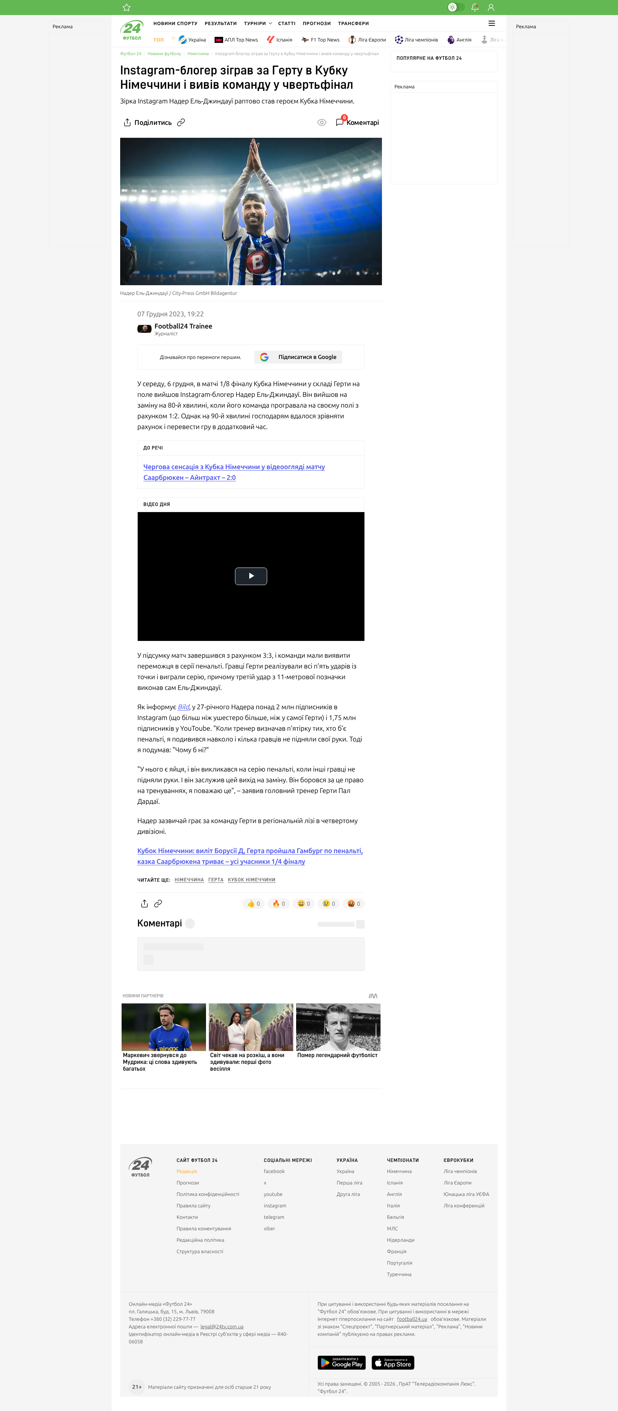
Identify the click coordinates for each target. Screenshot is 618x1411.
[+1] (126, 7)
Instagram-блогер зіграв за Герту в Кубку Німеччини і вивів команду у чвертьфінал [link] (297, 54)
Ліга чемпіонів (421, 40)
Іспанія (284, 40)
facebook (274, 1171)
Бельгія (395, 1217)
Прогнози (317, 23)
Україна (197, 40)
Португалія (399, 1263)
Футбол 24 (130, 54)
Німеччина (198, 54)
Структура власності (200, 1251)
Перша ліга (350, 1183)
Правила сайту (194, 1205)
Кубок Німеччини (251, 880)
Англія (464, 40)
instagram (275, 1205)
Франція (397, 1251)
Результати (221, 23)
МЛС (392, 1228)
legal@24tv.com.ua (222, 1326)
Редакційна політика (201, 1240)
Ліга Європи (372, 40)
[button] (257, 23)
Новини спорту (175, 23)
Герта (216, 880)
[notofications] (475, 7)
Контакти (187, 1217)
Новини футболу (164, 54)
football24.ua (412, 1319)
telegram (274, 1217)
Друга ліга (348, 1194)
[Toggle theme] (456, 7)
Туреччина (399, 1274)
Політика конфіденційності (208, 1194)
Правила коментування (204, 1228)
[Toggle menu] (492, 23)
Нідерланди (401, 1240)
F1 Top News (325, 40)
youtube (273, 1194)
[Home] (131, 38)
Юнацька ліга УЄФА (466, 1194)
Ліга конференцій (510, 40)
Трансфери (353, 23)
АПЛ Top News (241, 40)
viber (269, 1228)
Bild (183, 707)
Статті (287, 23)
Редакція (187, 1171)
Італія (393, 1205)
